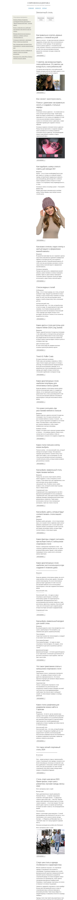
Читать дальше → (41, 55)
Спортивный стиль (50, 18)
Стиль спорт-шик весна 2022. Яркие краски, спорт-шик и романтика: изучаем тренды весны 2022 (50, 782)
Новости (38, 8)
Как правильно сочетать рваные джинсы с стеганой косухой (49, 36)
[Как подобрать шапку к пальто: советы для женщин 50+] (50, 217)
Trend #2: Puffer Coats (44, 356)
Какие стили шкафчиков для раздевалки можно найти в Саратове (47, 707)
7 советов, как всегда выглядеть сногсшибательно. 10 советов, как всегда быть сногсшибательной (49, 64)
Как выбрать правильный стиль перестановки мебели (49, 471)
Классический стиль (41, 18)
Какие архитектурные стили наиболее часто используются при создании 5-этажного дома (50, 565)
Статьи (44, 8)
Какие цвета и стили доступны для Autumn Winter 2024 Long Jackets (50, 326)
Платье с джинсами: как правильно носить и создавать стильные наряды (50, 105)
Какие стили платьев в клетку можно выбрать (48, 446)
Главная (31, 8)
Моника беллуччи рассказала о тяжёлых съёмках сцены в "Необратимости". (22, 35)
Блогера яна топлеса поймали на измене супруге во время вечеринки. (22, 52)
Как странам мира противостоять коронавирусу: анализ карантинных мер (23, 46)
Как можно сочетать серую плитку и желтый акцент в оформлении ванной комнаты (50, 248)
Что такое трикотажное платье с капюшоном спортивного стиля (49, 667)
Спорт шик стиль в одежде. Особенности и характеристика (48, 863)
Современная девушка (38, 3)
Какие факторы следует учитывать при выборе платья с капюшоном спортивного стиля (50, 541)
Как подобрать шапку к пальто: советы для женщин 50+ (48, 167)
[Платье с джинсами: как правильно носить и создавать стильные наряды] (50, 148)
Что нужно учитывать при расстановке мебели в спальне (48, 409)
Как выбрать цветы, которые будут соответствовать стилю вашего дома (50, 514)
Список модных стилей (45, 287)
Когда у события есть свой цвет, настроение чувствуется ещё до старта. (22, 29)
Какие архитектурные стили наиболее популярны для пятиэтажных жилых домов (47, 383)
